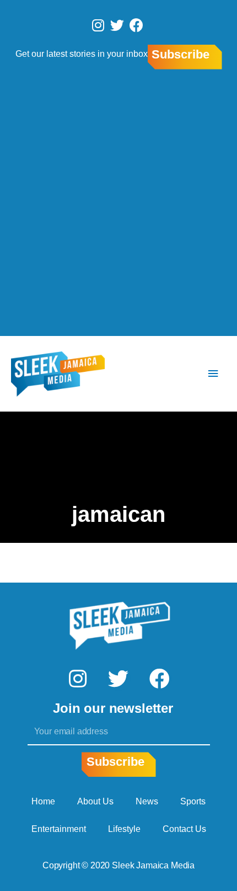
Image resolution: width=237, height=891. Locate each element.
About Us (95, 801)
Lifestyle (124, 829)
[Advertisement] (118, 204)
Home (43, 801)
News (147, 801)
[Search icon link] (180, 374)
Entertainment (58, 829)
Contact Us (184, 829)
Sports (193, 801)
